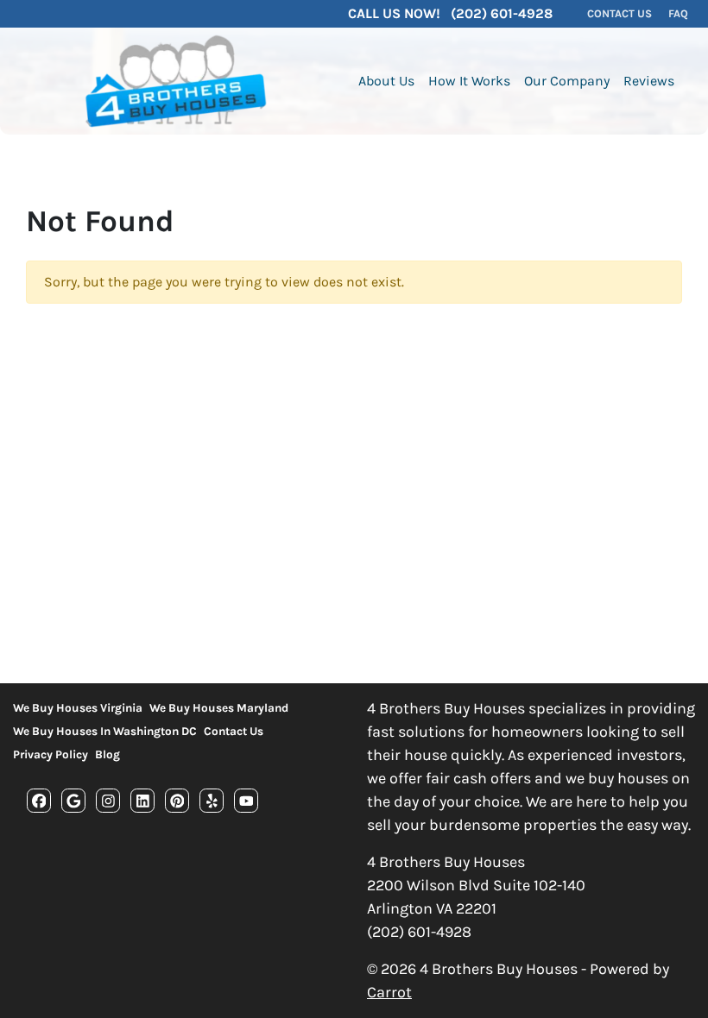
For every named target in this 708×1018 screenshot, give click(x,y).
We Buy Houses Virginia (77, 707)
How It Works (469, 80)
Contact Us (233, 731)
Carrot (389, 992)
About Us (386, 80)
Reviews (648, 80)
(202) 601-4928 (419, 931)
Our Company (567, 80)
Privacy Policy (50, 754)
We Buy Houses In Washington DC (105, 731)
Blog (107, 754)
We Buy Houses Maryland (218, 707)
